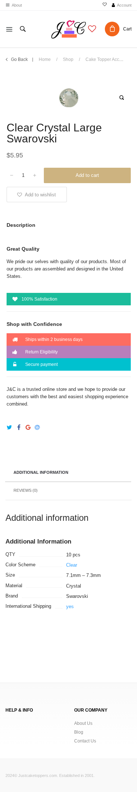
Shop (68, 59)
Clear (71, 565)
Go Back (19, 59)
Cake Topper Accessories (110, 59)
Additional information (41, 472)
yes (70, 606)
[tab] (68, 473)
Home (45, 59)
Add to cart (87, 175)
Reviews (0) (26, 490)
